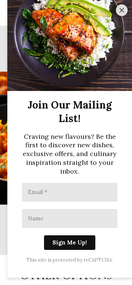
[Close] (122, 10)
